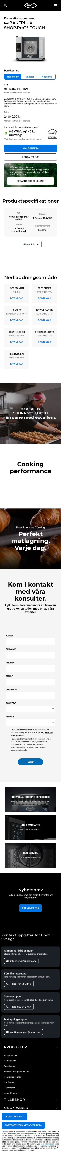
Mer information (47, 1144)
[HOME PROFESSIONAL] (30, 5)
